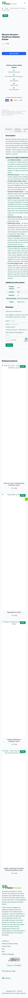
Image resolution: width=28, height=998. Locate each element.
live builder (8, 113)
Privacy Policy (6, 946)
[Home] (2, 8)
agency (5, 111)
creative (3, 113)
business (19, 111)
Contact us (5, 941)
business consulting (9, 112)
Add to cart (14, 53)
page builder (13, 113)
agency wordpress (11, 111)
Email (8, 324)
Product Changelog (8, 954)
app (16, 111)
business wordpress (18, 112)
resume (17, 113)
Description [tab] (8, 129)
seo (20, 113)
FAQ (3, 949)
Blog (3, 951)
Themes (7, 110)
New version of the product (15, 332)
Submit (9, 345)
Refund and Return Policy (10, 943)
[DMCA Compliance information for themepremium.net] (14, 959)
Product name (10, 327)
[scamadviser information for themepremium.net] (14, 971)
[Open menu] (24, 3)
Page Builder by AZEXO (14, 612)
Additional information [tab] (18, 130)
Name (8, 321)
